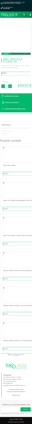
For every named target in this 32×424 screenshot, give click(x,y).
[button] (13, 54)
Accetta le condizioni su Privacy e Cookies (13, 413)
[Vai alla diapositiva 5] (7, 353)
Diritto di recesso (16, 395)
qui (22, 2)
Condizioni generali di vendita (16, 389)
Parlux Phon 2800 (9, 165)
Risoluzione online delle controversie (16, 391)
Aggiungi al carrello (24, 85)
